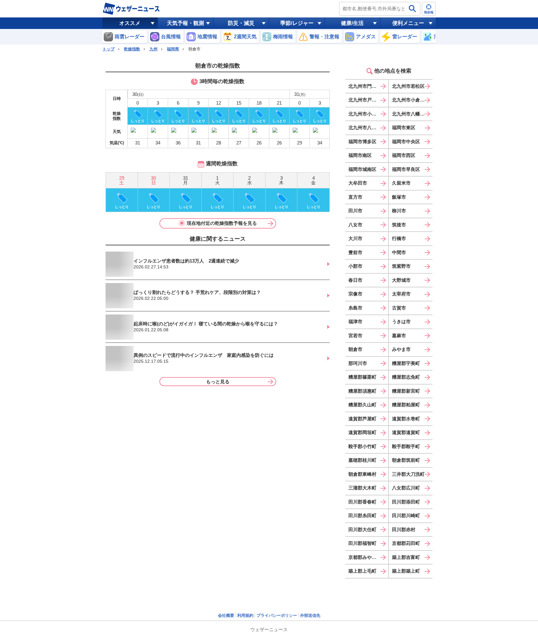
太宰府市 (401, 293)
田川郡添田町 (406, 501)
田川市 (355, 210)
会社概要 (226, 615)
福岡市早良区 (406, 169)
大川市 (355, 238)
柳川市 (399, 210)
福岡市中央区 (406, 141)
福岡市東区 (403, 127)
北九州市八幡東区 (410, 113)
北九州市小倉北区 (410, 99)
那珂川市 (357, 363)
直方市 (355, 197)
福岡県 (173, 49)
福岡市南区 (360, 155)
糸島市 (355, 307)
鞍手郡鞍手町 (406, 446)
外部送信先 (310, 615)
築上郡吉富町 (406, 557)
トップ (108, 49)
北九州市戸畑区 (364, 99)
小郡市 (355, 266)
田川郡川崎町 (406, 515)
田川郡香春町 (362, 501)
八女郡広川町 (406, 487)
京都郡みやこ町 (364, 557)
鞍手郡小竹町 (362, 446)
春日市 (355, 280)
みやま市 (401, 349)
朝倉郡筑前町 (406, 460)
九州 (153, 49)
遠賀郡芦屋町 (362, 418)
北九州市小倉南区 (367, 113)
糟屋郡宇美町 (406, 363)
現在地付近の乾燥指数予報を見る (222, 223)
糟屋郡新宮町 (406, 391)
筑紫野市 (401, 266)
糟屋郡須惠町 (362, 391)
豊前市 (355, 252)
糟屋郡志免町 (406, 377)
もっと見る (217, 381)
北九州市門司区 (364, 86)
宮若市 (355, 335)
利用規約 (245, 615)
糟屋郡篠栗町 (362, 377)
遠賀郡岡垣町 (362, 432)
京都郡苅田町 (406, 543)
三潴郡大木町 (362, 487)
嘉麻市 (399, 335)
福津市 (355, 321)
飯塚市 (399, 197)
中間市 (399, 252)
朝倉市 (355, 349)
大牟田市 (357, 183)
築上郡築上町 (406, 571)
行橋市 (399, 238)
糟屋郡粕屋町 (406, 404)
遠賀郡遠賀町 (406, 432)
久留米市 (401, 183)
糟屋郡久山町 (362, 404)
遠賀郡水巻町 (406, 418)
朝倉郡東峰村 (362, 474)
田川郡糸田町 (362, 515)
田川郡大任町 (362, 529)
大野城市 (401, 280)
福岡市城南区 (362, 169)
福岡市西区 (403, 155)
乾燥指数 (132, 49)
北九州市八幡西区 (367, 127)
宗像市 (355, 293)
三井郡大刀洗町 (408, 474)
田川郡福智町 (362, 543)
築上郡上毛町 (362, 571)
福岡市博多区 (362, 141)
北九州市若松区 (408, 86)
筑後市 (399, 224)
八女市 (355, 224)
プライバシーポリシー (277, 615)
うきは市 (401, 321)
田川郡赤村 (403, 529)
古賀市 (399, 307)
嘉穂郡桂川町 (362, 460)
